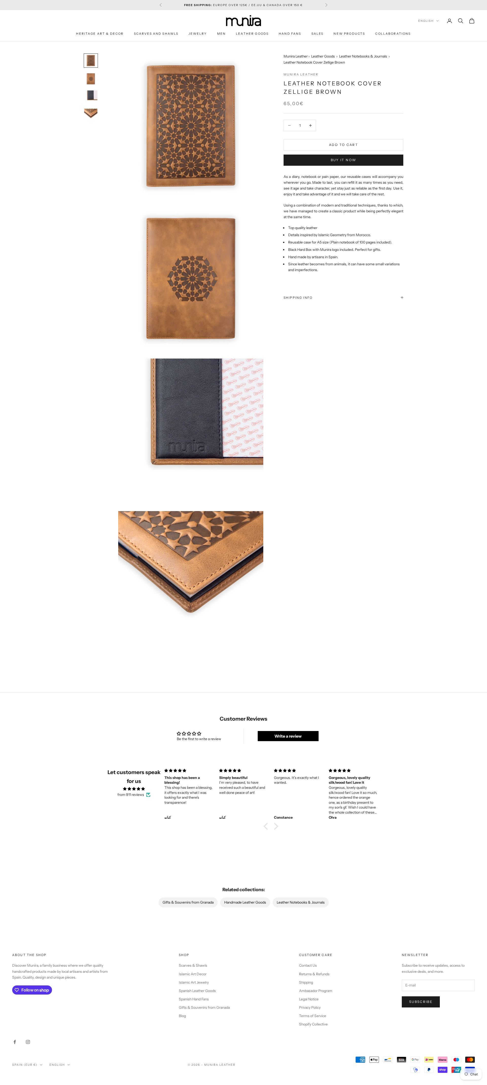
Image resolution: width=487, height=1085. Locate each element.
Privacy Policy (310, 1007)
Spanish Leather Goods (197, 990)
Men (221, 33)
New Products (349, 33)
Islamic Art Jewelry (194, 982)
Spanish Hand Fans (194, 999)
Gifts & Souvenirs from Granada (188, 902)
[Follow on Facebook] (14, 1041)
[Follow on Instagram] (27, 1041)
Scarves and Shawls (156, 33)
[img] (134, 789)
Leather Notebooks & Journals (363, 56)
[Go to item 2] (91, 79)
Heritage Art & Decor (100, 33)
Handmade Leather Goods (245, 902)
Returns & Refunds (314, 974)
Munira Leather (296, 56)
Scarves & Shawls (193, 965)
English (426, 21)
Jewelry (197, 33)
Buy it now (343, 160)
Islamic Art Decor (192, 974)
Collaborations (393, 33)
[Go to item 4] (91, 115)
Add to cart (343, 145)
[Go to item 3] (91, 97)
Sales (317, 33)
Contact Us (308, 965)
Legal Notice (309, 999)
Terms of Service (312, 1016)
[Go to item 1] (91, 60)
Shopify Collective (313, 1024)
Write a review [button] (288, 736)
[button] (267, 826)
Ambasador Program (315, 990)
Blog (182, 1016)
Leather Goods (252, 33)
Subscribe (420, 1002)
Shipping (306, 982)
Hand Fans (290, 33)
